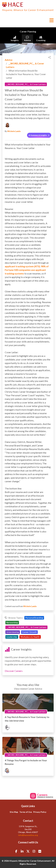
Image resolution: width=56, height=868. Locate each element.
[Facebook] (16, 851)
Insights (15, 40)
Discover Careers (14, 670)
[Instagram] (34, 851)
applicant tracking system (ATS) (22, 266)
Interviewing (12, 632)
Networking (12, 622)
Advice (27, 40)
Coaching (40, 40)
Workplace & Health (30, 637)
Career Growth (29, 632)
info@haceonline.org (28, 835)
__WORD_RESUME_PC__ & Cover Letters (26, 84)
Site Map (14, 812)
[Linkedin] (22, 851)
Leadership (11, 637)
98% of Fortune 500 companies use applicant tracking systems (27, 270)
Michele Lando (14, 131)
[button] (51, 20)
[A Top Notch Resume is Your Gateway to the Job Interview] (28, 703)
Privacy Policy (39, 812)
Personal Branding (34, 617)
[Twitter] (28, 851)
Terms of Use (25, 812)
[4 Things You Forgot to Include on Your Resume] (28, 746)
